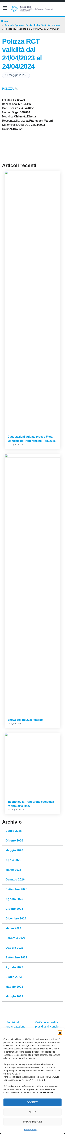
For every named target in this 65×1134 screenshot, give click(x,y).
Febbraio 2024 (15, 938)
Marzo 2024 (13, 928)
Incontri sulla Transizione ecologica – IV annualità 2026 (31, 803)
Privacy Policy (30, 1129)
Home (4, 21)
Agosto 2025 (14, 899)
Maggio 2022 (14, 996)
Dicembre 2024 (16, 918)
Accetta (32, 1102)
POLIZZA (8, 88)
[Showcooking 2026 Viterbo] (32, 584)
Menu (5, 9)
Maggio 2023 (14, 986)
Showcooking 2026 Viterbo (25, 719)
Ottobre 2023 (14, 947)
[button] (60, 1032)
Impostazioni (32, 1121)
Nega (32, 1112)
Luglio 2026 (14, 830)
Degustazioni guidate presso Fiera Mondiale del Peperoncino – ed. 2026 (31, 438)
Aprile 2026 (13, 860)
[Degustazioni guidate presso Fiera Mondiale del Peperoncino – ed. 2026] (32, 301)
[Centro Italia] (32, 9)
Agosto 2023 (14, 967)
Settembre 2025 (16, 889)
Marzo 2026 (13, 869)
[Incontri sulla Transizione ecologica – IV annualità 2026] (32, 765)
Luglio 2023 (14, 977)
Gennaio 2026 (15, 879)
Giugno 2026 (14, 840)
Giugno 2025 (14, 908)
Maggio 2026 (14, 850)
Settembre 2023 (16, 957)
